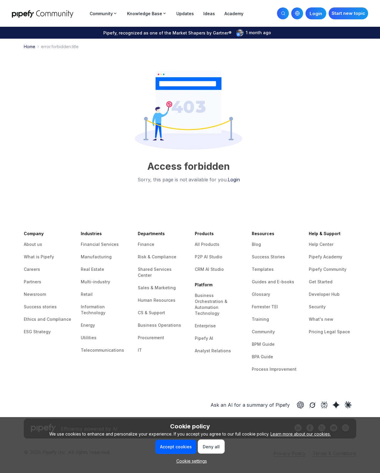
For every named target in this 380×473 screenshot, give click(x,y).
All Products (207, 244)
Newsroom (35, 294)
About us (33, 244)
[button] (348, 13)
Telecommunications (102, 350)
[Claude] (348, 404)
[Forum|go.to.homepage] (49, 13)
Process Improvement (274, 369)
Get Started (320, 281)
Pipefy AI (204, 338)
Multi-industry (95, 281)
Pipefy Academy (325, 256)
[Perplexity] (324, 404)
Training (260, 319)
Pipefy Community (327, 269)
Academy (233, 13)
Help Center (321, 244)
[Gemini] (336, 404)
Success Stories (268, 256)
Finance (146, 244)
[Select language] (297, 13)
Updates (185, 13)
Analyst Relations (213, 350)
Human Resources (156, 300)
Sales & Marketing (157, 287)
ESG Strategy (37, 331)
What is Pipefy (39, 256)
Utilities (88, 337)
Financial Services (100, 244)
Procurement (151, 337)
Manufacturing (96, 256)
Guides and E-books (273, 281)
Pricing (316, 331)
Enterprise (205, 325)
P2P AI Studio (208, 256)
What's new (321, 319)
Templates (263, 269)
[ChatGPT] (300, 404)
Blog (256, 244)
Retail (87, 294)
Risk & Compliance (157, 256)
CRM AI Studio (209, 269)
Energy (88, 325)
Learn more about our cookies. (300, 433)
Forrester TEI (265, 306)
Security (317, 306)
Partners (32, 281)
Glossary (261, 294)
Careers (32, 269)
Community (263, 331)
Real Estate (92, 269)
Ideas (209, 13)
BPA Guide (262, 356)
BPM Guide (263, 344)
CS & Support (151, 312)
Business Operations (159, 325)
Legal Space (337, 331)
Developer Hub (324, 294)
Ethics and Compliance (47, 319)
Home (29, 46)
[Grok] (312, 404)
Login (234, 180)
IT (140, 350)
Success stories (40, 306)
